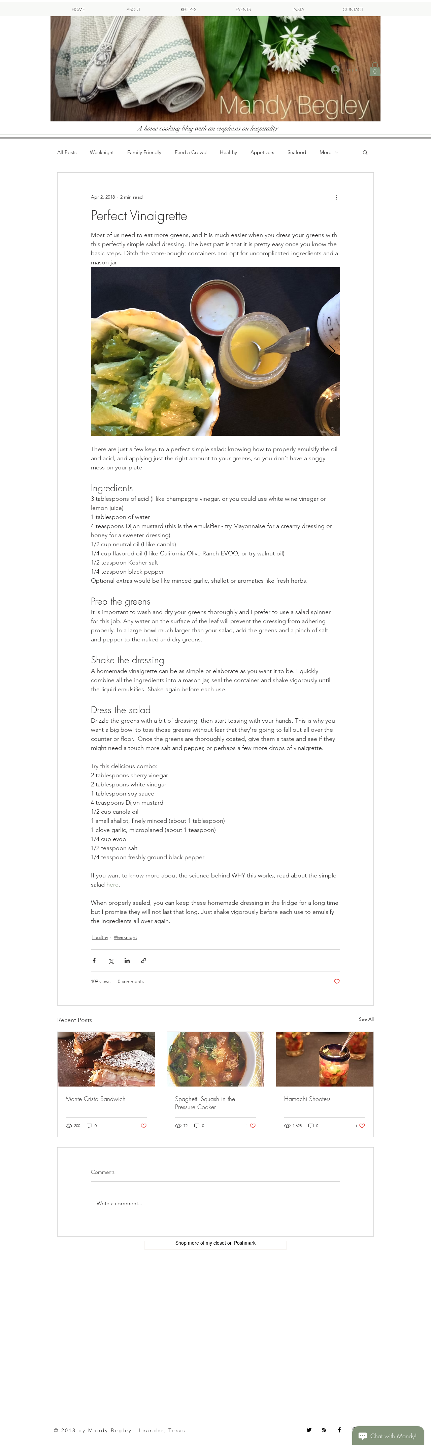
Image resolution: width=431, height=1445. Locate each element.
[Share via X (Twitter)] (110, 960)
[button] (375, 69)
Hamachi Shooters (307, 1099)
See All (366, 1019)
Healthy (228, 152)
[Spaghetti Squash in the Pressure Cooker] (215, 1059)
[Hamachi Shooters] (324, 1059)
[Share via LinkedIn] (127, 960)
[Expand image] (215, 351)
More (325, 152)
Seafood (297, 152)
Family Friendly (144, 152)
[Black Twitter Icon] (309, 1429)
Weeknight (102, 152)
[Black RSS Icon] (324, 1429)
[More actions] (336, 197)
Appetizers (262, 152)
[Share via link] (143, 960)
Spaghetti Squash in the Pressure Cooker (205, 1103)
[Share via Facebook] (94, 960)
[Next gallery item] (332, 351)
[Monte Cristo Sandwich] (106, 1059)
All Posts (66, 152)
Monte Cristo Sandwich (96, 1099)
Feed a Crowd (190, 152)
